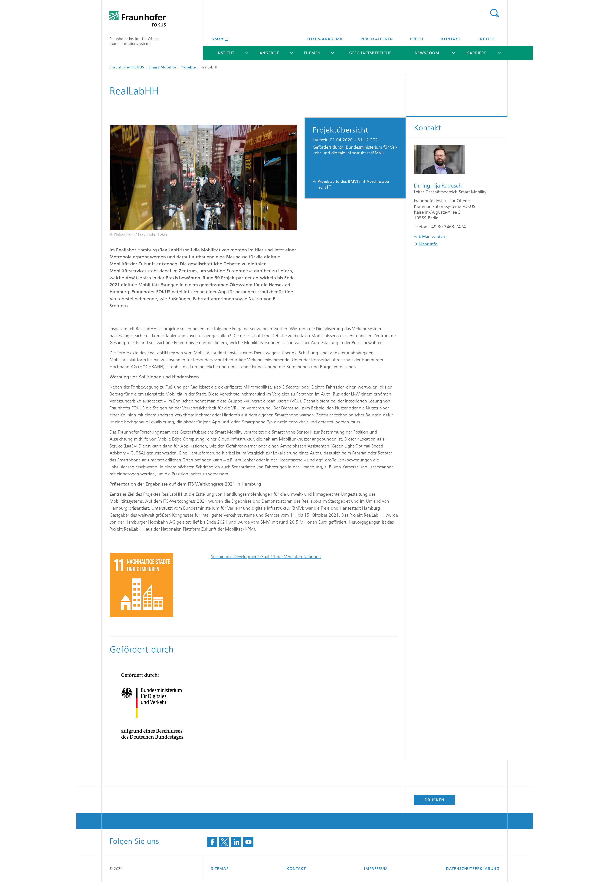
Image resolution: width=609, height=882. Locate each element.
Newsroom (427, 53)
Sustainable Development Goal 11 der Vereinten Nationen (266, 556)
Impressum (376, 868)
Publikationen (377, 39)
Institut (225, 53)
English (486, 39)
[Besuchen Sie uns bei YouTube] (248, 842)
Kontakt (451, 39)
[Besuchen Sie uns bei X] (224, 842)
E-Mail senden (432, 236)
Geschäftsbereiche (370, 53)
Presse (417, 39)
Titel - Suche (494, 13)
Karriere (476, 53)
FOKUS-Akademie (325, 39)
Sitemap (220, 868)
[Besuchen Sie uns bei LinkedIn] (236, 842)
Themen (312, 53)
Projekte (188, 67)
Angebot (269, 53)
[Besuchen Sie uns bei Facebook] (212, 842)
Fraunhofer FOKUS (127, 67)
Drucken (434, 800)
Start (219, 39)
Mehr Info (428, 244)
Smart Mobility (162, 67)
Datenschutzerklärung (472, 868)
